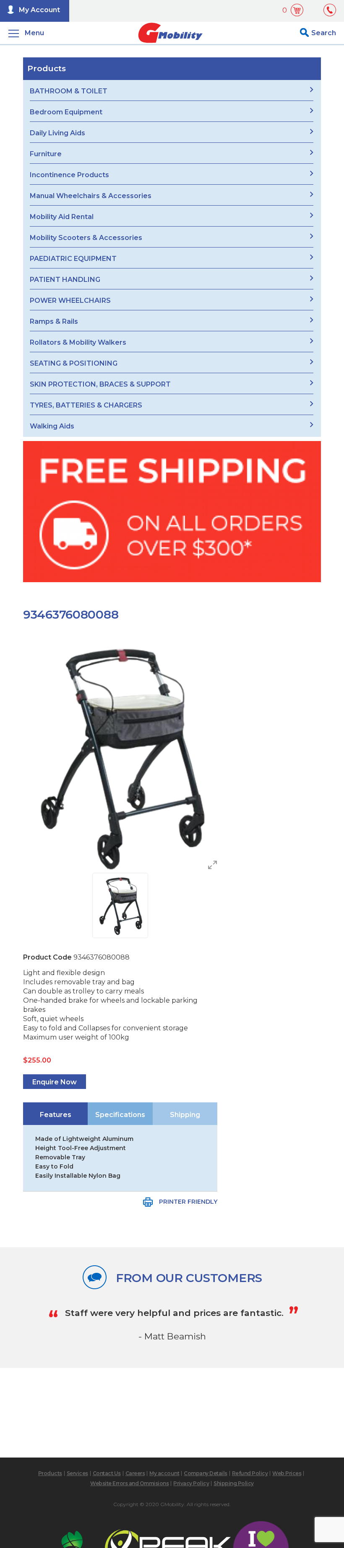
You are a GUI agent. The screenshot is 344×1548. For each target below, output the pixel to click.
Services (77, 1473)
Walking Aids (52, 426)
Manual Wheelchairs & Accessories (90, 196)
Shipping (185, 1115)
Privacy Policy (191, 1483)
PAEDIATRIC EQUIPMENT (73, 259)
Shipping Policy (234, 1483)
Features (55, 1115)
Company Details (205, 1473)
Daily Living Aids (57, 133)
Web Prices (286, 1473)
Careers (135, 1473)
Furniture (46, 154)
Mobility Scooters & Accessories (86, 238)
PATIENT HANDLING (65, 280)
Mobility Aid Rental (62, 217)
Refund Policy (250, 1473)
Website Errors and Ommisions (129, 1483)
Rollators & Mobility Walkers (78, 342)
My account (164, 1473)
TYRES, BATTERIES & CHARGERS (86, 405)
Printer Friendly (188, 1201)
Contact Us (107, 1473)
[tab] (55, 1113)
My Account (39, 10)
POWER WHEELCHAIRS (70, 300)
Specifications (120, 1115)
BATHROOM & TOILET (68, 91)
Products (50, 1473)
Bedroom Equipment (66, 112)
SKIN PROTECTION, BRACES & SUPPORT (100, 384)
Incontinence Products (69, 175)
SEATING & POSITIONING (73, 363)
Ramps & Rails (54, 321)
